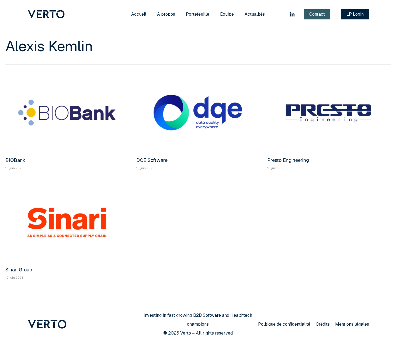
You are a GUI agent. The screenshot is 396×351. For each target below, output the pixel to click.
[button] (284, 324)
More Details (68, 108)
